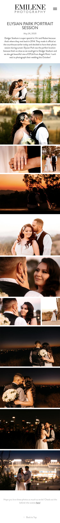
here (38, 502)
